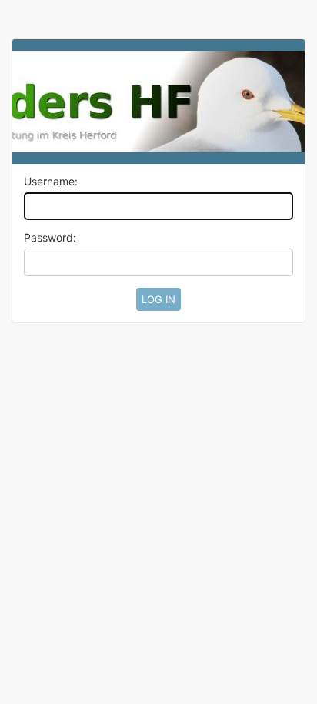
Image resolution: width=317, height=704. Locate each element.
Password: (50, 238)
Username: (51, 181)
